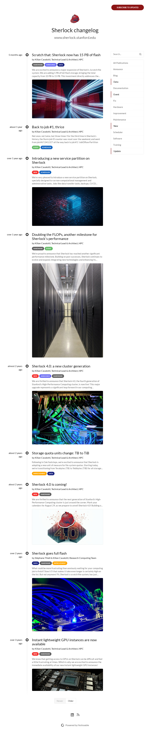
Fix (114, 100)
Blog (115, 75)
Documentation (120, 88)
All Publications (120, 63)
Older (71, 701)
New (116, 126)
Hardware (118, 107)
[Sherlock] (75, 19)
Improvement (119, 113)
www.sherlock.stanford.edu (75, 37)
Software (117, 138)
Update (117, 151)
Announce (118, 69)
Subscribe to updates (127, 7)
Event (116, 94)
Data (116, 81)
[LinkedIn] (74, 714)
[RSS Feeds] (78, 714)
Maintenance (119, 119)
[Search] (140, 54)
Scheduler (118, 132)
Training (117, 144)
